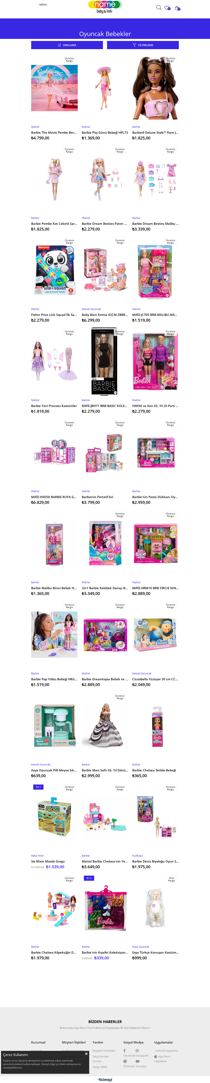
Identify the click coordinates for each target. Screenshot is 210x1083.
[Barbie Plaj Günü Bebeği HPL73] (105, 88)
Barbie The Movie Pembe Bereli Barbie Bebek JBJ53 (54, 132)
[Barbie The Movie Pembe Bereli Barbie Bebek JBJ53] (54, 88)
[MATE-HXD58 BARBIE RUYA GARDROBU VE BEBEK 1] (54, 452)
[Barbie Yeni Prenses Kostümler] (54, 361)
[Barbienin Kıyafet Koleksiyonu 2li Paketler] (105, 908)
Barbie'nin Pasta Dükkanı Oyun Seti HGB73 (155, 497)
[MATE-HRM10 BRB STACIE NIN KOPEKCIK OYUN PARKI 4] (155, 543)
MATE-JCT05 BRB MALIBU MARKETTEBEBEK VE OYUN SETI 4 (155, 315)
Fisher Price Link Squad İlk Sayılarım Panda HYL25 (54, 315)
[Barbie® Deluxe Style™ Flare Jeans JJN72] (155, 88)
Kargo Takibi (100, 1067)
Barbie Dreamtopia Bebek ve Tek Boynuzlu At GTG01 (105, 679)
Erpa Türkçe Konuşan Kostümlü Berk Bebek (155, 952)
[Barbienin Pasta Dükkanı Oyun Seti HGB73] (155, 452)
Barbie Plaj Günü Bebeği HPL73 (105, 132)
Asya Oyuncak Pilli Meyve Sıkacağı (54, 770)
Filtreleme (145, 45)
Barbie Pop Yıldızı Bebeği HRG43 (54, 679)
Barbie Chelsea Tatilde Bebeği (154, 770)
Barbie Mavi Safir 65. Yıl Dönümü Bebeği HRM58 (105, 770)
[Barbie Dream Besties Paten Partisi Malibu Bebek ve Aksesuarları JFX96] (105, 179)
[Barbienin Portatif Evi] (105, 452)
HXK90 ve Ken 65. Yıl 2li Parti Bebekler (155, 406)
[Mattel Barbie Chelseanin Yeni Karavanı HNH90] (105, 817)
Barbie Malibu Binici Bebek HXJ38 (54, 588)
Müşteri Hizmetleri (104, 1050)
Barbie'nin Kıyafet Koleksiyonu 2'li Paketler (105, 952)
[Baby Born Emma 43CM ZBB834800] (105, 270)
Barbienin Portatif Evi (97, 497)
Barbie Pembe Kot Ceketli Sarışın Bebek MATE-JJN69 (54, 223)
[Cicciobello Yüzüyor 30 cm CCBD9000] (155, 634)
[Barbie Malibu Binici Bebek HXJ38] (54, 543)
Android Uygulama (166, 1050)
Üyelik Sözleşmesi (72, 1050)
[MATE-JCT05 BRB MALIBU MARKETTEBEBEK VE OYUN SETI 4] (155, 270)
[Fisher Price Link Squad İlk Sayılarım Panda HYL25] (54, 270)
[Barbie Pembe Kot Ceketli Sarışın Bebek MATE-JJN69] (54, 179)
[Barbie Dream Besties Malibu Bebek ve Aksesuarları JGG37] (155, 179)
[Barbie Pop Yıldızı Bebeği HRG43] (54, 634)
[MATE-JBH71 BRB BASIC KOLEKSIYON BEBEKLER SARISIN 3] (105, 361)
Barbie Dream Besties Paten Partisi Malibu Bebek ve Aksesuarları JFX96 (105, 223)
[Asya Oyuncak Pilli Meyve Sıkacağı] (54, 726)
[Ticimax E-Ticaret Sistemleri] (105, 1080)
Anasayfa (36, 1050)
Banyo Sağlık (126, 8)
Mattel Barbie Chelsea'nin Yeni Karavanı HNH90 (105, 861)
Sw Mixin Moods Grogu (48, 861)
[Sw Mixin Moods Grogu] (54, 817)
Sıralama (69, 45)
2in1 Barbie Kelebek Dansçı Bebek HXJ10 (105, 588)
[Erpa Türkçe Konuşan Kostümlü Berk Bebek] (155, 908)
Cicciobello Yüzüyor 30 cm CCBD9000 (155, 679)
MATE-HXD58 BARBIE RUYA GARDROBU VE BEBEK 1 (54, 497)
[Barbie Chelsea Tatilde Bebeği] (155, 726)
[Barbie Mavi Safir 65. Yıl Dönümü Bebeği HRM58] (105, 726)
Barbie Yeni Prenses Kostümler (54, 406)
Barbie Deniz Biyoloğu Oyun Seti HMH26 (155, 861)
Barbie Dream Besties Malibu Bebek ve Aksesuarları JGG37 (155, 223)
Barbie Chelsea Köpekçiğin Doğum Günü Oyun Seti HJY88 (54, 952)
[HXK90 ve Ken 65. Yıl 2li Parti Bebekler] (155, 361)
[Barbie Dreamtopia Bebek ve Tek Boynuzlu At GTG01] (105, 634)
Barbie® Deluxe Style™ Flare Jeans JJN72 (155, 132)
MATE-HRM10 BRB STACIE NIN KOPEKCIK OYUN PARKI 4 (155, 588)
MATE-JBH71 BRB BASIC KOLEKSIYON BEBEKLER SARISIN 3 (105, 406)
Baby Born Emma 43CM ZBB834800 (105, 315)
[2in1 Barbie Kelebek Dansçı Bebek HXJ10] (105, 543)
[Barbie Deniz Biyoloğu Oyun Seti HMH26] (155, 817)
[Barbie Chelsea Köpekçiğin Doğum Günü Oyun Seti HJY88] (54, 908)
